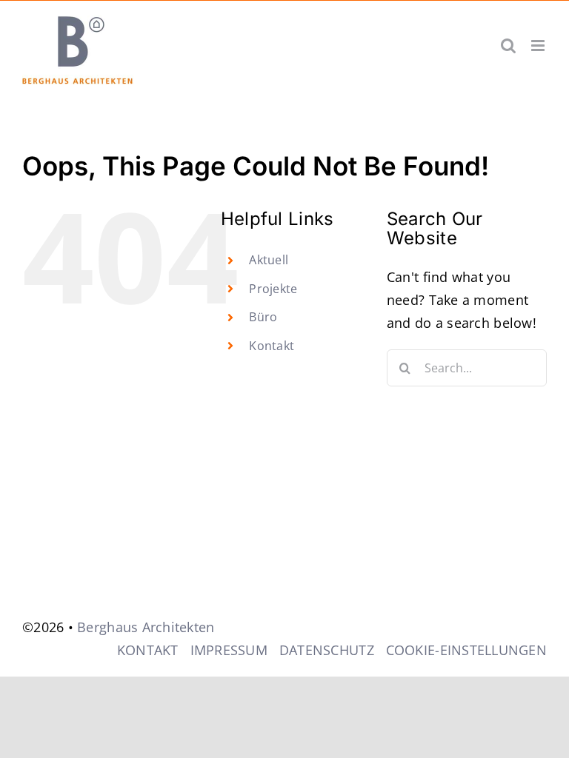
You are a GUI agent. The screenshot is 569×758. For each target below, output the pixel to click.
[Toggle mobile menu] (539, 45)
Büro (263, 317)
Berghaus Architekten (145, 627)
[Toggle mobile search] (508, 45)
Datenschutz (326, 650)
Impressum (228, 650)
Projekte (273, 289)
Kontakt (271, 346)
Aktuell (268, 260)
